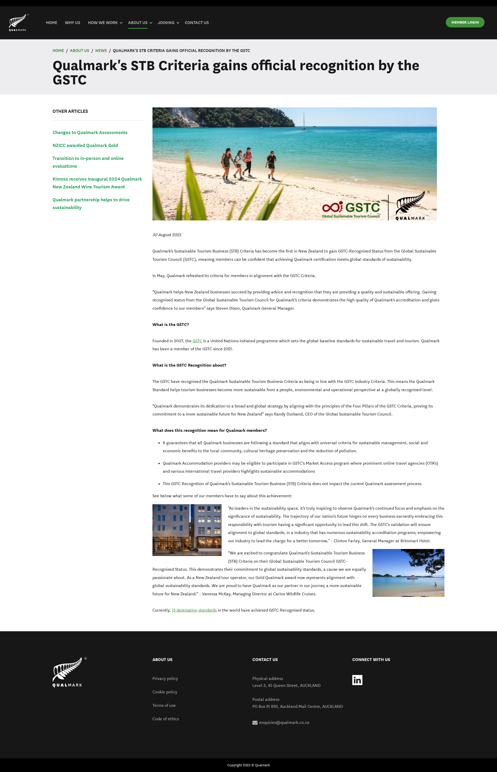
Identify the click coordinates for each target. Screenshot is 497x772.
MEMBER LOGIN (465, 22)
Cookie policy (164, 692)
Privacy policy (165, 678)
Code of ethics (165, 719)
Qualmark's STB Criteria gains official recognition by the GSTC (181, 50)
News (101, 50)
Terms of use (164, 705)
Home (58, 50)
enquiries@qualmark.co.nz (284, 722)
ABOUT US (79, 50)
